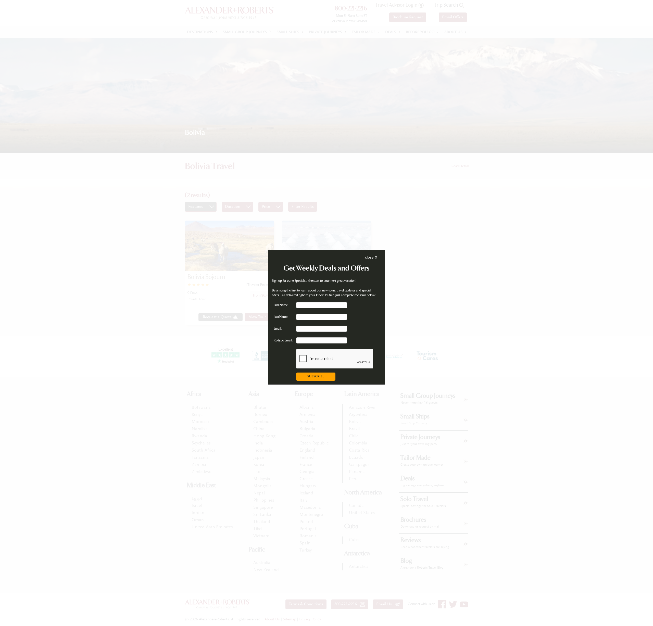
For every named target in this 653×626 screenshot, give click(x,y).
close (369, 258)
